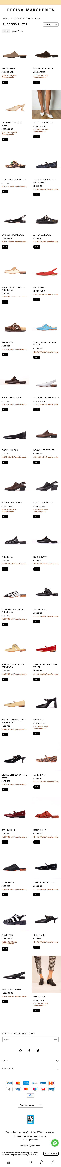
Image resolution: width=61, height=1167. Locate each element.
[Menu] (19, 1162)
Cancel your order (30, 1140)
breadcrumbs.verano (16, 18)
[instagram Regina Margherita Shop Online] (21, 1051)
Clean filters (17, 31)
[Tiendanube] (30, 1146)
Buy (5, 82)
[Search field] (30, 1162)
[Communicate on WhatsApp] (55, 1143)
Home (4, 18)
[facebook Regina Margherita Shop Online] (29, 1051)
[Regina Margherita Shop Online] (8, 1162)
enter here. (42, 1136)
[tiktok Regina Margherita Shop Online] (38, 1051)
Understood (51, 1153)
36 (5, 31)
